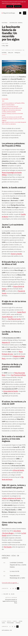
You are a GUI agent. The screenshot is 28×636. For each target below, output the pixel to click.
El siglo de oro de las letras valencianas (11, 110)
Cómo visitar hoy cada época (9, 124)
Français (17, 52)
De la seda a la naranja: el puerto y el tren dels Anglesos (13, 119)
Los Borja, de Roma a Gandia (9, 111)
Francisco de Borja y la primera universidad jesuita (12, 114)
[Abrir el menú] (20, 13)
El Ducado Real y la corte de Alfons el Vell (12, 108)
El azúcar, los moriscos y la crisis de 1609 (12, 117)
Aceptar (9, 6)
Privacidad (10, 622)
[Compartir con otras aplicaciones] (18, 588)
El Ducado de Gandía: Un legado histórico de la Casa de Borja (10, 601)
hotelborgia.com (7, 630)
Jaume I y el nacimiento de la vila (10, 106)
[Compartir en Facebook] (10, 588)
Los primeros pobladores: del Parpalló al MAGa (13, 103)
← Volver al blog (8, 594)
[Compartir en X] (13, 588)
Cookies (18, 622)
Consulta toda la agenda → (10, 583)
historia (4, 22)
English (10, 52)
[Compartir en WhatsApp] (15, 588)
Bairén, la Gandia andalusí (8, 104)
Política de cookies (16, 3)
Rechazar (18, 6)
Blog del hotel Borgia (9, 13)
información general (16, 22)
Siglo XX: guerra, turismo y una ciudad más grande (14, 122)
